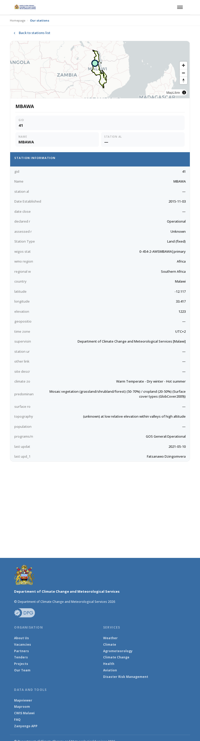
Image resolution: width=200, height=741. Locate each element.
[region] (100, 69)
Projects (21, 664)
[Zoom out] (183, 73)
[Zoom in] (183, 65)
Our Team (22, 670)
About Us (21, 638)
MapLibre (173, 92)
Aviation (110, 670)
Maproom (22, 707)
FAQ (17, 720)
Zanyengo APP (26, 726)
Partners (21, 651)
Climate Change (116, 657)
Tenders (21, 657)
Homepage (17, 20)
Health (108, 664)
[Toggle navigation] (179, 7)
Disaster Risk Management (125, 677)
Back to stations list (34, 32)
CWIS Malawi (24, 713)
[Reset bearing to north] (183, 80)
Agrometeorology (118, 651)
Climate (109, 645)
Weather (110, 638)
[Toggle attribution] (184, 92)
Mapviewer (23, 700)
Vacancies (22, 645)
